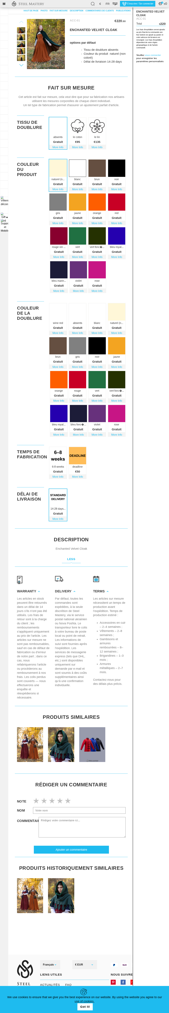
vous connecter (153, 55)
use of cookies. (84, 1001)
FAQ (68, 984)
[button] (21, 65)
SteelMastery (28, 3)
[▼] (4, 201)
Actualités (50, 984)
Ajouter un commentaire (71, 849)
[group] (30, 744)
